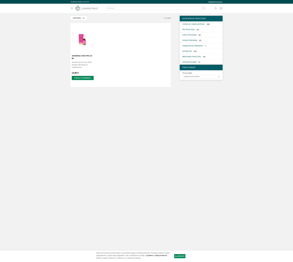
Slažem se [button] (180, 256)
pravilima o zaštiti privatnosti (156, 255)
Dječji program (189, 35)
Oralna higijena (189, 62)
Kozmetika (187, 51)
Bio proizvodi (188, 29)
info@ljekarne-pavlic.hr (215, 2)
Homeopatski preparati (193, 46)
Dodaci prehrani (190, 40)
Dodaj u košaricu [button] (82, 78)
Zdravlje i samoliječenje (193, 24)
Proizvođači (187, 73)
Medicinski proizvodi (191, 57)
